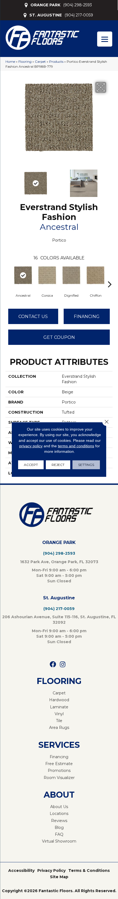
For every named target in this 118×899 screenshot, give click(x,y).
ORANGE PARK (45, 4)
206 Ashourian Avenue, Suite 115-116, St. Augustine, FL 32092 (59, 619)
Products (56, 61)
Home (10, 61)
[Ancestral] (23, 275)
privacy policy (31, 446)
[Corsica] (47, 275)
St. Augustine (59, 597)
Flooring (25, 61)
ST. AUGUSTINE (45, 15)
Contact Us (33, 316)
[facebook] (53, 664)
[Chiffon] (95, 275)
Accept (31, 465)
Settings (86, 465)
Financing (87, 316)
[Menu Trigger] (104, 39)
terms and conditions (76, 446)
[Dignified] (71, 275)
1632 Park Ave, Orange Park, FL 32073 (59, 561)
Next (110, 180)
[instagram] (62, 664)
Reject (58, 465)
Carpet (40, 61)
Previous (8, 180)
